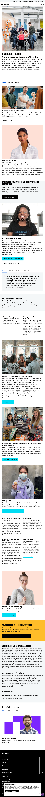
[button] (42, 4)
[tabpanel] (22, 102)
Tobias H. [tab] (26, 271)
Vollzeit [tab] (4, 82)
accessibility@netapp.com (18, 680)
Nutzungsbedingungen (6, 779)
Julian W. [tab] (11, 271)
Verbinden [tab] (15, 710)
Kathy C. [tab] (4, 271)
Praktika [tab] (17, 82)
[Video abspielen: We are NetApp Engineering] (22, 219)
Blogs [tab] (9, 710)
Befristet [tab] (10, 82)
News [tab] (3, 710)
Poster (21, 660)
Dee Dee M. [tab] (19, 271)
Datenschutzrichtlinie (6, 781)
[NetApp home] (5, 4)
